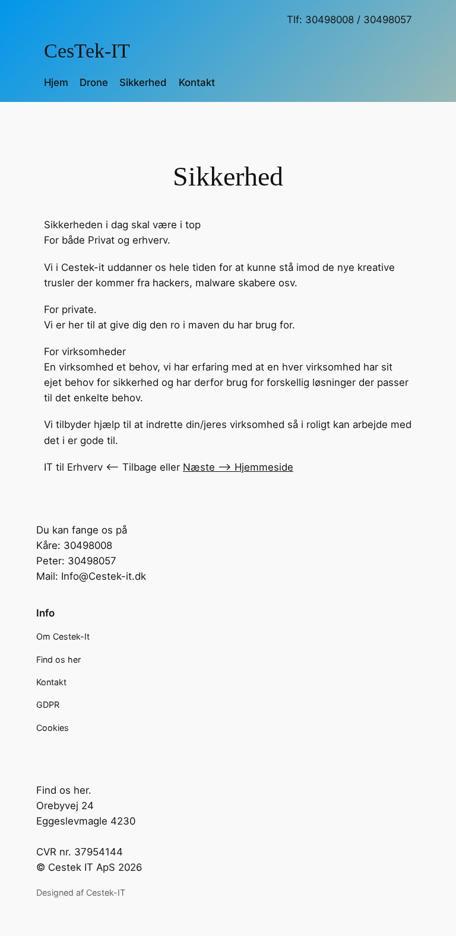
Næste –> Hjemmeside (238, 467)
